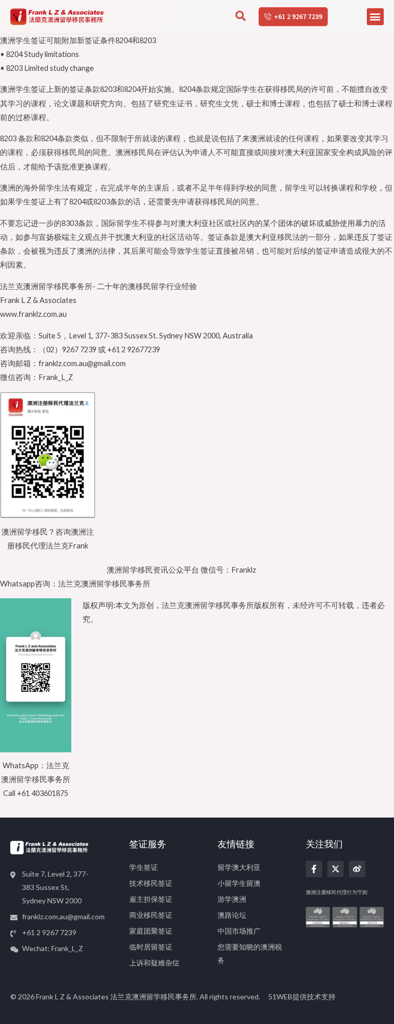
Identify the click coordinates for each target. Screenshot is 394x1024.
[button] (375, 16)
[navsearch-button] (240, 17)
